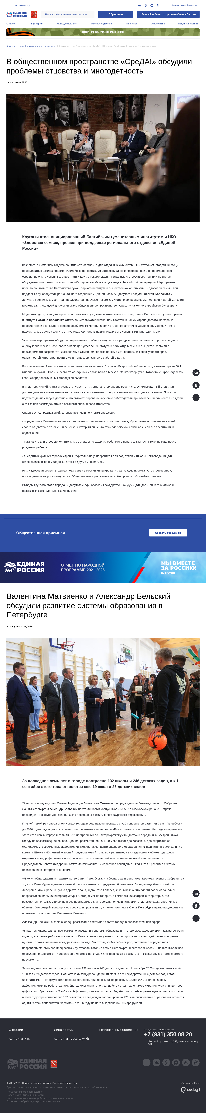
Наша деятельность (67, 23)
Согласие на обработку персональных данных (33, 1101)
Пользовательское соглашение (24, 1091)
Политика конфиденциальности (25, 1095)
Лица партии (36, 23)
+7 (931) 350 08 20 (168, 1034)
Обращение (116, 14)
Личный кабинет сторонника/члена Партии (168, 14)
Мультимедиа (157, 23)
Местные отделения (101, 23)
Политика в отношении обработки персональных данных (39, 1098)
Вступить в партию (188, 23)
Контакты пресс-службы (72, 1038)
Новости (48, 46)
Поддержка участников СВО (103, 32)
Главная (10, 46)
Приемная (131, 23)
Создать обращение (168, 532)
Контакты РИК (19, 1038)
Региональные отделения (118, 1030)
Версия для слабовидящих (184, 5)
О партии (11, 23)
